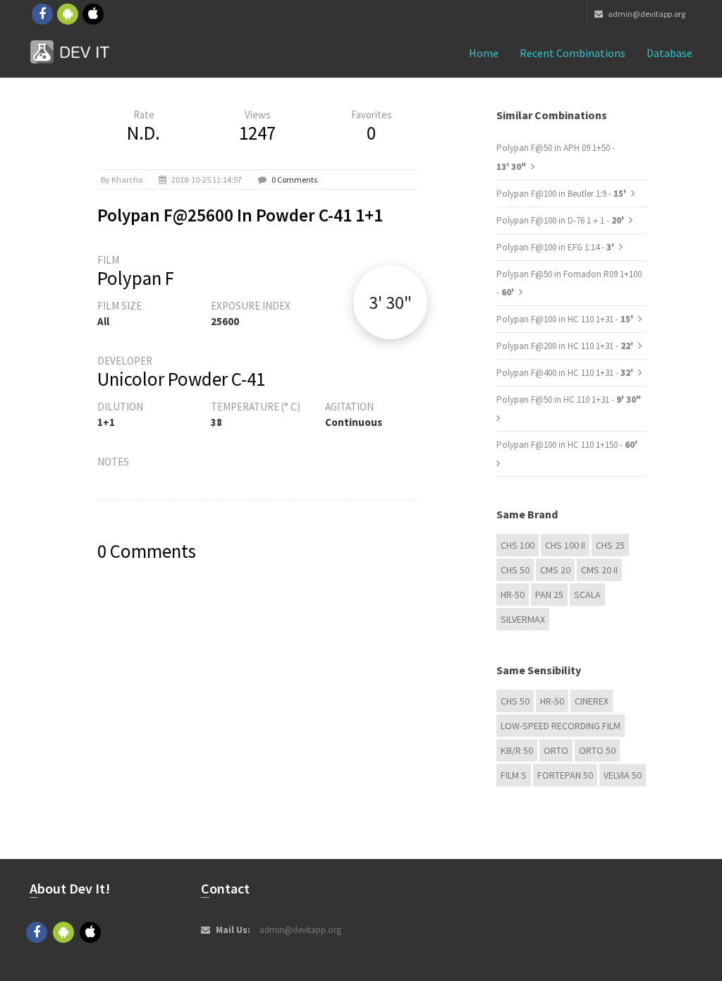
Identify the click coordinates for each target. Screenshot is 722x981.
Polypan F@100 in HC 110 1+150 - (566, 445)
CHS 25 (610, 545)
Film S (514, 775)
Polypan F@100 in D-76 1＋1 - (561, 220)
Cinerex (591, 701)
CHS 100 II (565, 545)
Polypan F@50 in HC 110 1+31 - (568, 400)
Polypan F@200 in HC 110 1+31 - (565, 346)
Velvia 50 (623, 775)
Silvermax (523, 619)
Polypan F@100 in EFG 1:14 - (556, 247)
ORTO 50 (597, 750)
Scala (587, 594)
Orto (556, 750)
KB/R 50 (517, 750)
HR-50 (513, 594)
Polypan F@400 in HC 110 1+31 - (565, 373)
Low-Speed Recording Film (560, 725)
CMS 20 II (599, 569)
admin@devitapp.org (645, 13)
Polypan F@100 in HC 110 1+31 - (565, 319)
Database (669, 53)
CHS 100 (517, 545)
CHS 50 (515, 569)
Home (483, 53)
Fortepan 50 (565, 775)
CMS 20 (555, 569)
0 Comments (294, 179)
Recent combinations (572, 53)
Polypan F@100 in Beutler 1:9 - (562, 194)
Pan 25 (549, 594)
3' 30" (390, 302)
